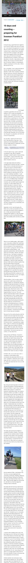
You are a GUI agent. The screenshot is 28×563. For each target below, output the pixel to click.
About (10, 15)
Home (5, 15)
